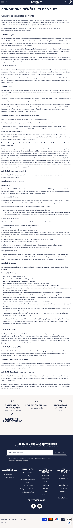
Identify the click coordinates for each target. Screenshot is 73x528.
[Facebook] (33, 506)
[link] (12, 401)
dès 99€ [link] (60, 410)
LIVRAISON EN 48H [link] (36, 405)
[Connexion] (66, 2)
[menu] (2, 2)
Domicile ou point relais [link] (36, 408)
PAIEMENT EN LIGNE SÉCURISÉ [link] (12, 420)
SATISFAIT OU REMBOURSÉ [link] (12, 406)
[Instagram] (39, 506)
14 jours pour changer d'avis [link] (13, 410)
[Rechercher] (6, 2)
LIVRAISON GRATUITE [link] (60, 406)
